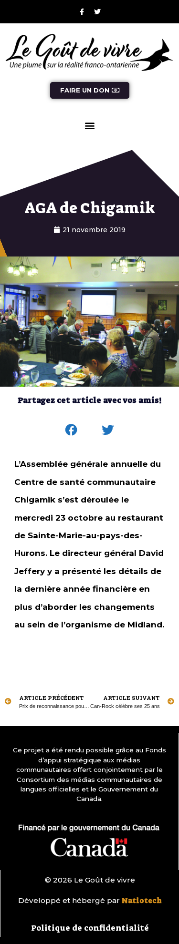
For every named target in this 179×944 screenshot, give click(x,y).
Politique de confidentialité (90, 928)
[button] (89, 125)
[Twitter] (97, 12)
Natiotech (142, 900)
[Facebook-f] (81, 12)
